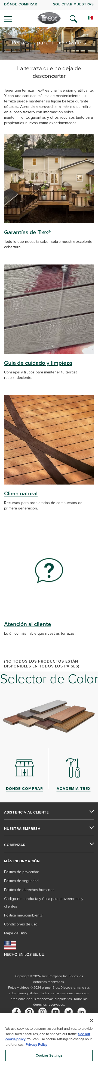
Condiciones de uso (20, 924)
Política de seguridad (21, 881)
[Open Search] (73, 19)
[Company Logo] (49, 18)
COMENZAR (14, 845)
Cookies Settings (49, 1055)
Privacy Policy (36, 1044)
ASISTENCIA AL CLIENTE (26, 812)
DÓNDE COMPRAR (20, 4)
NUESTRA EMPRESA (22, 828)
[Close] (91, 1021)
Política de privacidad (21, 872)
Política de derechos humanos (29, 890)
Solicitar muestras (73, 4)
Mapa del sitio (15, 933)
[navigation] (49, 13)
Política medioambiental (23, 915)
